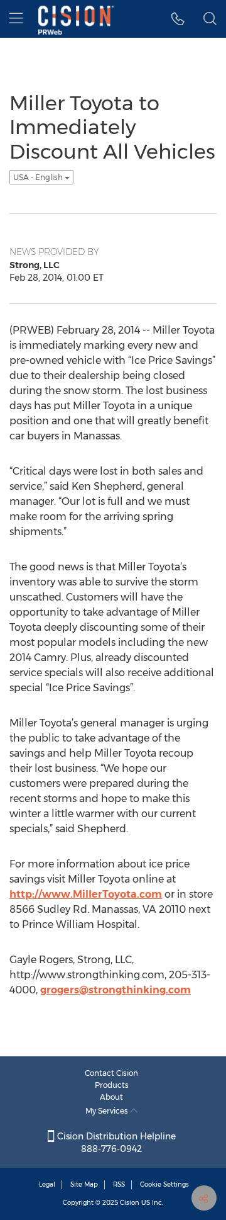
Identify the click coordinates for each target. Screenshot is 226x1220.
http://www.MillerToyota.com (85, 894)
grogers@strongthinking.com (115, 990)
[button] (178, 19)
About (111, 1097)
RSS (119, 1184)
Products (112, 1085)
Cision (129, 1203)
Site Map (84, 1184)
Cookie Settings (164, 1184)
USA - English (39, 177)
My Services (107, 1111)
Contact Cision (111, 1073)
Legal (47, 1184)
